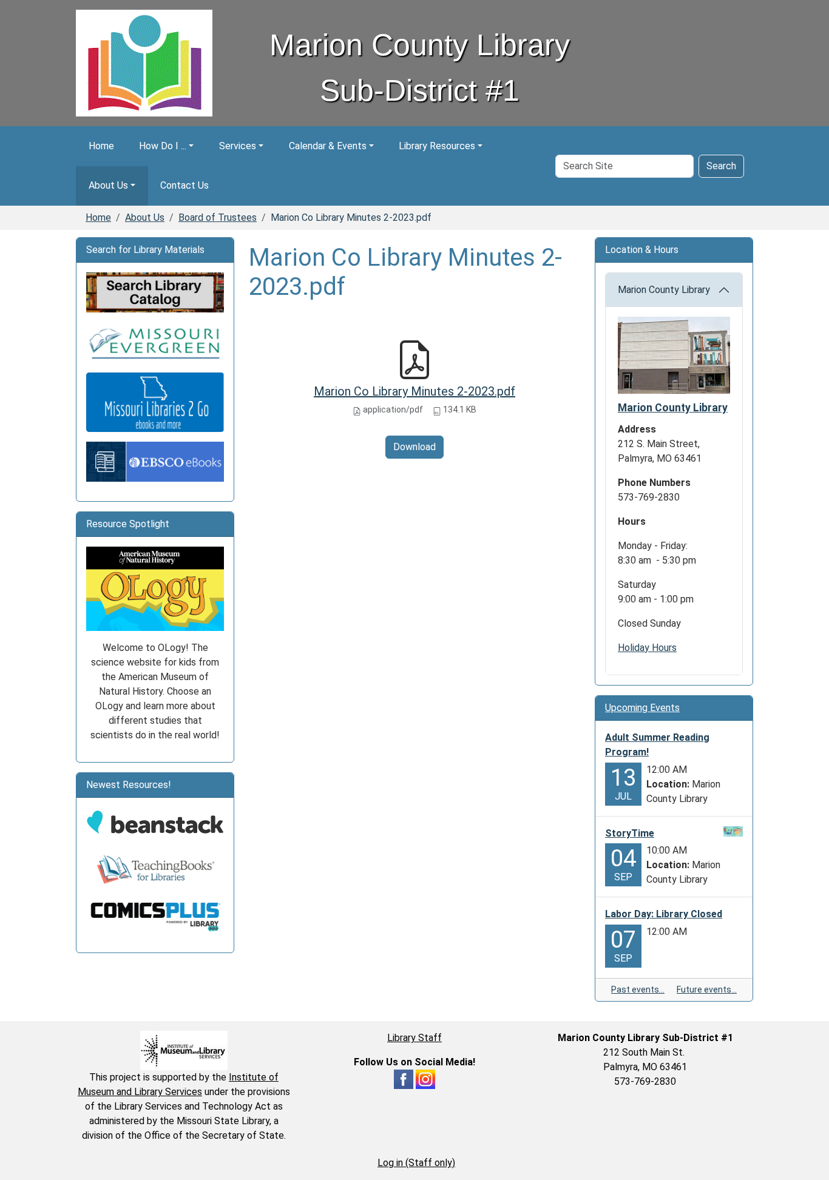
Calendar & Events (328, 146)
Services (237, 146)
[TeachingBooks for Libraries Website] (155, 869)
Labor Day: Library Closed (663, 914)
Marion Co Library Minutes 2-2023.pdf (414, 391)
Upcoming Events (642, 707)
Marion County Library (664, 289)
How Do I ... (162, 146)
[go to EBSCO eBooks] (155, 461)
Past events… (638, 989)
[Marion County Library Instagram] (425, 1078)
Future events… (707, 989)
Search (721, 166)
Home (101, 146)
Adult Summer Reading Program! (657, 745)
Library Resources (437, 146)
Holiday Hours (647, 647)
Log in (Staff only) (416, 1162)
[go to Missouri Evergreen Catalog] (155, 342)
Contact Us (184, 185)
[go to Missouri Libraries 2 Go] (155, 401)
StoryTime (629, 833)
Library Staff (414, 1037)
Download (414, 447)
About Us (108, 185)
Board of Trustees (217, 217)
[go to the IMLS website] (184, 1050)
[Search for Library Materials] (155, 292)
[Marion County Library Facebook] (403, 1078)
